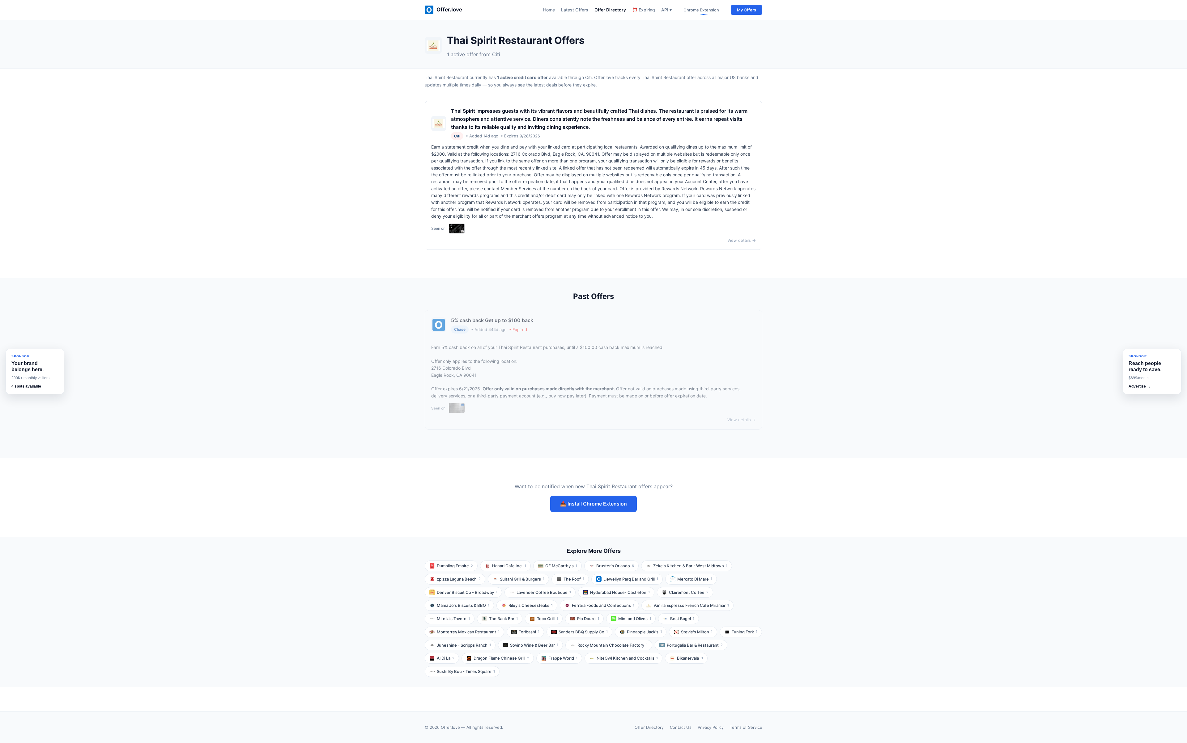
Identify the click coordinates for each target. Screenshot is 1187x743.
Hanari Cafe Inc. (509, 565)
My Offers (746, 9)
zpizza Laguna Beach (459, 579)
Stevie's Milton (697, 631)
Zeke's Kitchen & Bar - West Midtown (690, 565)
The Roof (574, 579)
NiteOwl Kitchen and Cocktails (627, 658)
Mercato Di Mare (694, 579)
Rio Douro (588, 618)
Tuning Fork (744, 631)
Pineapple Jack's (644, 631)
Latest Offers (574, 9)
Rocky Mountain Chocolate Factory (612, 645)
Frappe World (562, 658)
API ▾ (666, 9)
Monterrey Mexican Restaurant (468, 631)
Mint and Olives (634, 618)
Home (549, 9)
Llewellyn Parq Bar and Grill (630, 579)
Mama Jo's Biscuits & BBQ (463, 605)
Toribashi (529, 631)
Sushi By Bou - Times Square (466, 671)
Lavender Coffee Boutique (544, 592)
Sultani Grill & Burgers (522, 579)
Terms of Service (746, 727)
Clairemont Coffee (688, 592)
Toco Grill (547, 618)
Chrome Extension (701, 9)
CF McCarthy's (561, 565)
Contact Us (680, 727)
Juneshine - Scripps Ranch (464, 645)
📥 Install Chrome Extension (593, 504)
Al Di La (445, 658)
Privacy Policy (711, 727)
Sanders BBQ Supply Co (583, 631)
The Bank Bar (503, 618)
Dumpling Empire (455, 565)
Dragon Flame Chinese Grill (501, 658)
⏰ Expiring (643, 9)
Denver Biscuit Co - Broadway (467, 592)
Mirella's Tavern (453, 618)
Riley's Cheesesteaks (530, 605)
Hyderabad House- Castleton (620, 592)
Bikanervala (690, 658)
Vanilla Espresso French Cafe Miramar (691, 605)
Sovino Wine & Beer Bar (534, 645)
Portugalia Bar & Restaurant (695, 645)
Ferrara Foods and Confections (603, 605)
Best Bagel (682, 618)
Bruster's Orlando (615, 565)
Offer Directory (610, 9)
